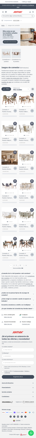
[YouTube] (18, 416)
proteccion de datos (18, 371)
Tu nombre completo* (7, 346)
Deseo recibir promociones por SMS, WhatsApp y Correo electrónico (17, 367)
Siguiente (23, 265)
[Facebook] (14, 416)
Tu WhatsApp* (5, 353)
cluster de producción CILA (14, 78)
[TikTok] (25, 416)
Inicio (3, 25)
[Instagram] (11, 416)
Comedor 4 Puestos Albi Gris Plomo (7, 255)
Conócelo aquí (26, 324)
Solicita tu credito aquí (28, 317)
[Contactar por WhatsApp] (31, 433)
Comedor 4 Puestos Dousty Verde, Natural (6, 111)
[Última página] (26, 265)
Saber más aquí (8, 317)
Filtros (7, 89)
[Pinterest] (22, 416)
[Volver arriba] (31, 427)
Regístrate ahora (18, 377)
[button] (33, 11)
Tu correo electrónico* (7, 359)
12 (20, 265)
